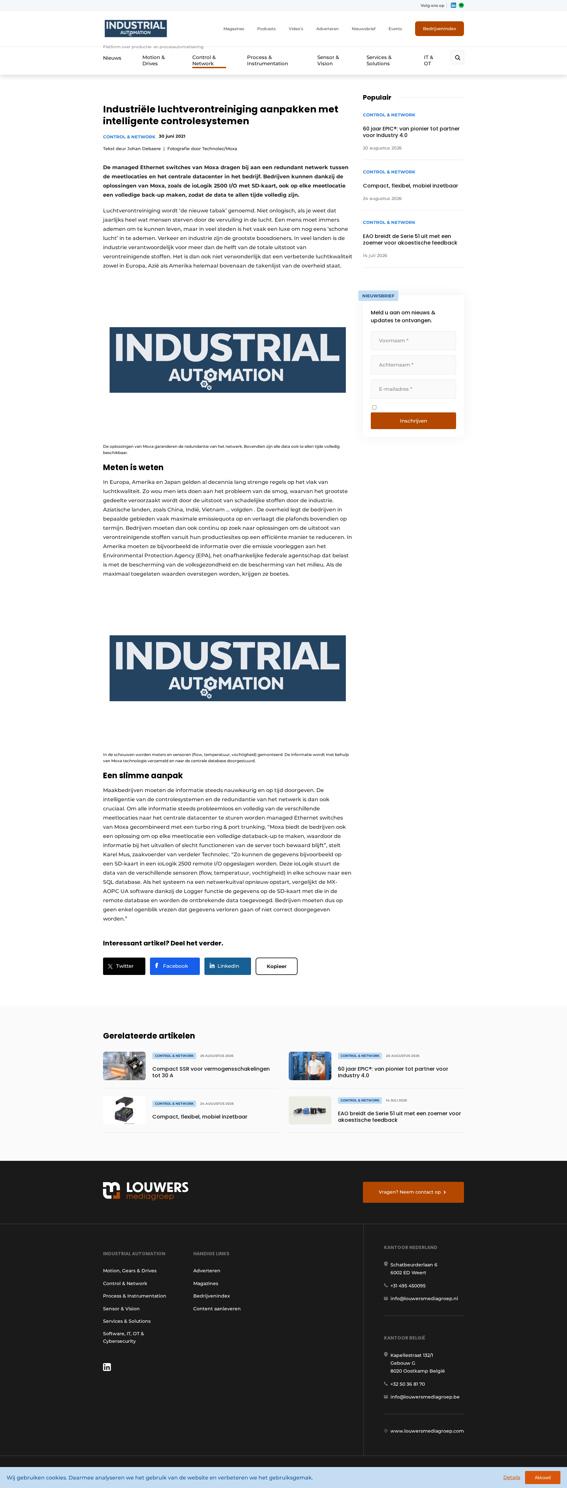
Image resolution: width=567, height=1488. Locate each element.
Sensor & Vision (328, 60)
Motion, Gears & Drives (130, 1271)
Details (511, 1477)
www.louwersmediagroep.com (427, 1431)
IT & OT (428, 60)
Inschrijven (413, 421)
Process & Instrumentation (267, 60)
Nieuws (112, 58)
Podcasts (266, 28)
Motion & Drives (153, 60)
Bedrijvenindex (439, 28)
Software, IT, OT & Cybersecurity (123, 1337)
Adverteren (327, 28)
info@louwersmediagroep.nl (424, 1298)
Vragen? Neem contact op (410, 1192)
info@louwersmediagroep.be (425, 1397)
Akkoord (543, 1477)
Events (395, 28)
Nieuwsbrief (363, 28)
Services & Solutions (379, 60)
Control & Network (204, 60)
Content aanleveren (217, 1309)
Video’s (296, 28)
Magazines (233, 28)
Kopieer (276, 966)
